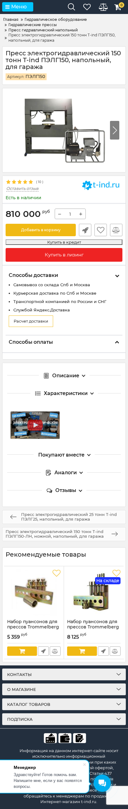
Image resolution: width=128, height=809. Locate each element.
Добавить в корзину (41, 230)
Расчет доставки (31, 321)
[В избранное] (100, 230)
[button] (114, 130)
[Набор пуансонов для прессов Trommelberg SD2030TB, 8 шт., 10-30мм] (34, 592)
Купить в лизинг (64, 255)
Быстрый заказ (85, 230)
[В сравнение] (116, 230)
